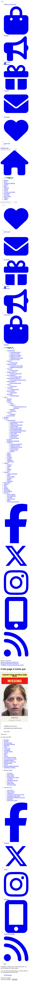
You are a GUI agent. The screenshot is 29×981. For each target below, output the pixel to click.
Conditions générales (12, 780)
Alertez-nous (10, 793)
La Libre (6, 741)
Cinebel (6, 753)
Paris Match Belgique (9, 744)
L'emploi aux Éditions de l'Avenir (15, 794)
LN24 (5, 747)
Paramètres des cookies (13, 777)
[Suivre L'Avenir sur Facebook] (16, 542)
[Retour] (2, 1)
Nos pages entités (11, 784)
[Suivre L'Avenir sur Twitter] (16, 567)
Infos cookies (10, 774)
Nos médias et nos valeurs (13, 796)
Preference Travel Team (10, 761)
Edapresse (6, 740)
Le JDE (6, 764)
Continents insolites (9, 760)
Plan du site (10, 782)
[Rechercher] (16, 149)
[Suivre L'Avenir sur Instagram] (16, 596)
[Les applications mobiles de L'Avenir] (16, 629)
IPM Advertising (8, 763)
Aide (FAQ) (10, 790)
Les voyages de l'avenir (10, 757)
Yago (5, 754)
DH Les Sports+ (8, 742)
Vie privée (9, 773)
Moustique (6, 745)
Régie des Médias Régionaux (11, 766)
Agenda (6, 756)
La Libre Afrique (8, 751)
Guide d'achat (10, 783)
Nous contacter (11, 791)
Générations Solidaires (9, 767)
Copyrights (10, 779)
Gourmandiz (7, 750)
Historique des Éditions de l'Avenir (16, 797)
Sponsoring (10, 799)
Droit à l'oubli (10, 776)
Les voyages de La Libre (10, 758)
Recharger (14, 979)
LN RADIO (7, 748)
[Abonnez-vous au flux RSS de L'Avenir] (16, 658)
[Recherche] (8, 148)
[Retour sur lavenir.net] (14, 4)
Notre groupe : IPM (12, 800)
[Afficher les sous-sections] (14, 349)
